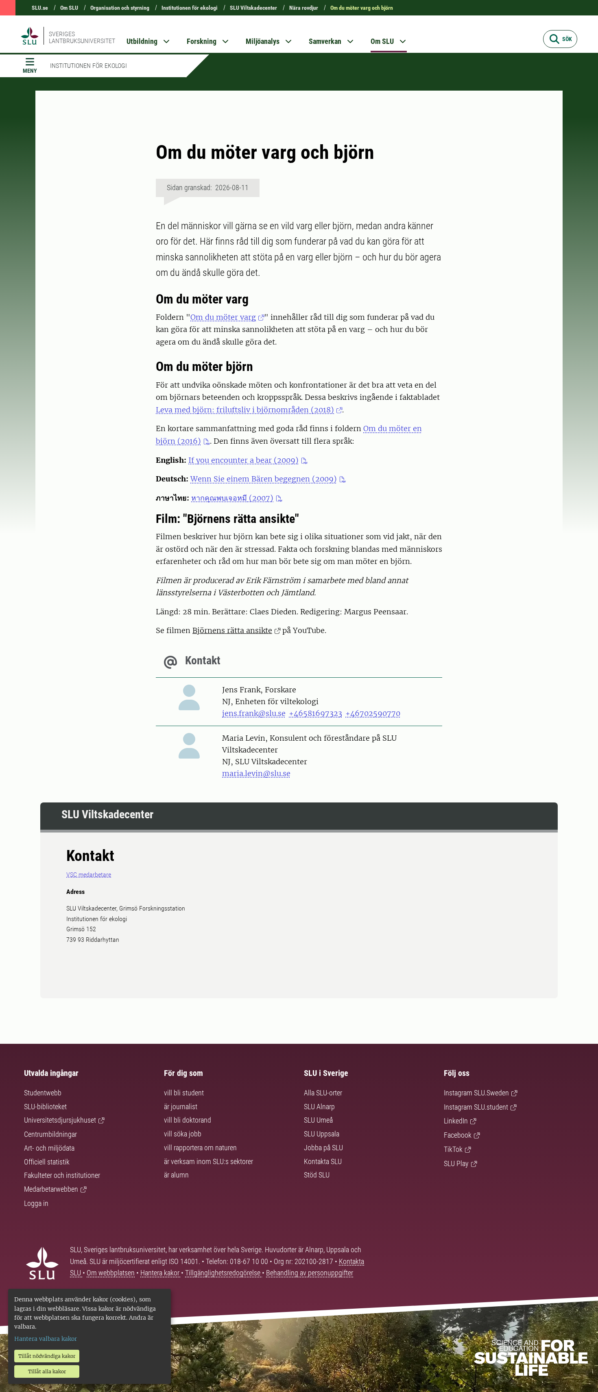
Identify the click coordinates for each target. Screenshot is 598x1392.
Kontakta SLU (323, 1161)
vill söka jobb (182, 1134)
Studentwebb (42, 1092)
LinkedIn (456, 1121)
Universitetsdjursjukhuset (60, 1120)
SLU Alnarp (319, 1106)
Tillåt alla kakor (47, 1371)
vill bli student (184, 1092)
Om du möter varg (223, 317)
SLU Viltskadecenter (253, 7)
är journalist (180, 1106)
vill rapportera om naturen (200, 1147)
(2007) (232, 498)
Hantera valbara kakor (45, 1338)
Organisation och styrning (119, 7)
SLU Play (456, 1163)
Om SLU (69, 7)
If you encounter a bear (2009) (243, 460)
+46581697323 (315, 713)
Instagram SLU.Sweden (476, 1092)
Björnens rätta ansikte (232, 630)
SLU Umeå (318, 1120)
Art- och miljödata (49, 1148)
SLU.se (40, 7)
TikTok (453, 1149)
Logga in (36, 1203)
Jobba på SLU (323, 1147)
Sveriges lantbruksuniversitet (82, 37)
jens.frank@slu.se (254, 713)
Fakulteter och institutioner (62, 1175)
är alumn (176, 1175)
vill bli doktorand (187, 1120)
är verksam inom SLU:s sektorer (208, 1161)
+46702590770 (372, 713)
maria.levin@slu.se (256, 773)
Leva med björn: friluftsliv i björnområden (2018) (245, 409)
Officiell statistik (47, 1162)
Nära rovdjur (303, 7)
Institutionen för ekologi (190, 7)
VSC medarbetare (88, 874)
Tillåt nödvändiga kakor (46, 1356)
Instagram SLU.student (476, 1107)
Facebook (457, 1135)
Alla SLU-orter (323, 1092)
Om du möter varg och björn (361, 7)
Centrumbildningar (50, 1134)
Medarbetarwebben (51, 1189)
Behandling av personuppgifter (309, 1272)
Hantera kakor (160, 1272)
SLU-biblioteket (45, 1106)
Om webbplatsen (111, 1272)
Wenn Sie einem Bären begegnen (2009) (263, 479)
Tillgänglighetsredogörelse (223, 1272)
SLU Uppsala (321, 1134)
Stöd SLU (317, 1175)
